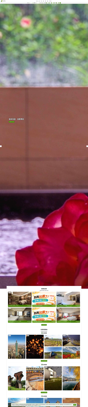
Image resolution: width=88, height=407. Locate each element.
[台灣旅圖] (3, 1)
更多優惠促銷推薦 (44, 324)
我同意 (74, 404)
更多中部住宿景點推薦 (44, 392)
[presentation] (1, 146)
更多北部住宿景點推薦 (44, 360)
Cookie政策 (38, 405)
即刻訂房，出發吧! (12, 121)
